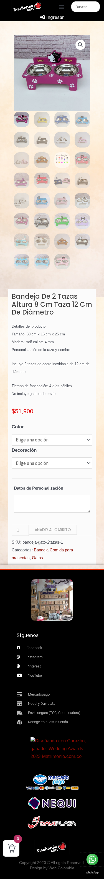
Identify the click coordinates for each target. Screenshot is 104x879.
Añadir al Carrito (53, 529)
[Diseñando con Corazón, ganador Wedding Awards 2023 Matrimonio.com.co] (59, 748)
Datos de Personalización (38, 488)
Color (18, 426)
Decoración (24, 450)
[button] (61, 6)
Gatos (37, 557)
